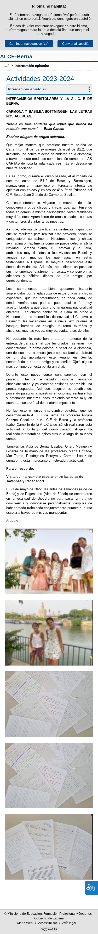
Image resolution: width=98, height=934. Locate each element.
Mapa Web (25, 923)
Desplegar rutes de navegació (6, 65)
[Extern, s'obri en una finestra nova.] (49, 929)
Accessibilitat (47, 923)
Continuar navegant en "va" (28, 44)
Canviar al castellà (75, 44)
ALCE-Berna (16, 56)
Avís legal (69, 923)
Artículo (12, 520)
